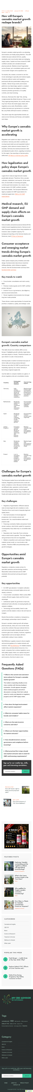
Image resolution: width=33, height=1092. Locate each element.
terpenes (25, 1026)
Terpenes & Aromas (19, 908)
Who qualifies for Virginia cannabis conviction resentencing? (20, 891)
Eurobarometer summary (9, 270)
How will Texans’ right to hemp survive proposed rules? (12, 789)
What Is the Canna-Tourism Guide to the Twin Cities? (21, 877)
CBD (12, 1021)
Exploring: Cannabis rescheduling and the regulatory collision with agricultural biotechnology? (21, 865)
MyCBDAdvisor (14, 645)
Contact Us (16, 1085)
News (3, 12)
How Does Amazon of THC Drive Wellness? (19, 801)
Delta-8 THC (5, 1023)
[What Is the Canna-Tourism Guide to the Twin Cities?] (9, 879)
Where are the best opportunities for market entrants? (16, 732)
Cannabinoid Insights (10, 924)
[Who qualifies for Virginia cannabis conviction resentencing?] (9, 892)
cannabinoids (5, 1021)
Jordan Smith (10, 11)
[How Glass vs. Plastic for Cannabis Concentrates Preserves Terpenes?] (9, 904)
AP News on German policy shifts (18, 155)
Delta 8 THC (19, 1023)
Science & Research (19, 871)
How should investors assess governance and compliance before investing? (16, 742)
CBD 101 (6, 927)
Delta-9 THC (13, 1023)
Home (5, 1083)
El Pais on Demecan (17, 236)
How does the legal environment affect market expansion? (15, 706)
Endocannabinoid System (7, 1026)
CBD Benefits (17, 1021)
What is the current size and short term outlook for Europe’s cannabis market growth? (16, 677)
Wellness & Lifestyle (9, 940)
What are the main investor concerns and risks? (14, 723)
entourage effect (18, 1026)
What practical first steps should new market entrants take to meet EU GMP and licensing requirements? (17, 753)
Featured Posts (11, 857)
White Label (7, 943)
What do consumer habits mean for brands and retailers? (16, 714)
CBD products (24, 1021)
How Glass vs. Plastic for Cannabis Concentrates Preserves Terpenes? (21, 903)
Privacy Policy (24, 1083)
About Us (13, 1083)
